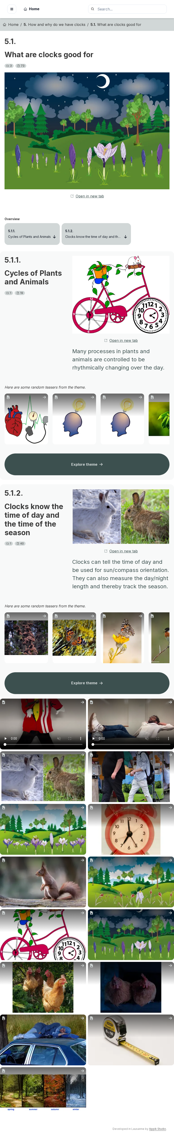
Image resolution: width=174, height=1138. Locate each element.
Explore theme (84, 464)
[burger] (11, 9)
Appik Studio (157, 1129)
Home (34, 9)
